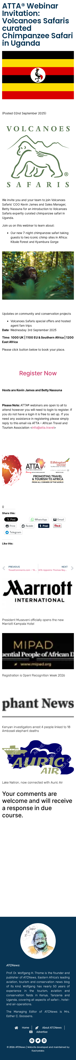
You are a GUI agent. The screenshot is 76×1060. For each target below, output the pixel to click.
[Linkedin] (44, 1040)
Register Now (38, 373)
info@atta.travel (43, 427)
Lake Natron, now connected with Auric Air (32, 782)
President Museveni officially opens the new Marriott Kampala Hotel (33, 622)
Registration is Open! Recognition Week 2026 (33, 675)
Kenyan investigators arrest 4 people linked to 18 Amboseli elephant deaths (36, 729)
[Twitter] (38, 1040)
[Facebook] (31, 1040)
